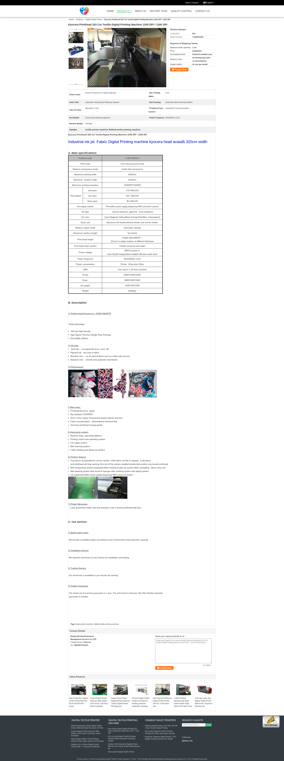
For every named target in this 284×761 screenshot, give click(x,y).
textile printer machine (84, 624)
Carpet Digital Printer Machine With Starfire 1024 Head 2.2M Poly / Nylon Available (99, 702)
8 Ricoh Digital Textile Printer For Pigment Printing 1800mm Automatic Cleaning (140, 702)
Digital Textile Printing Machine (123, 721)
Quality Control (181, 11)
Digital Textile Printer (93, 20)
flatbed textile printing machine (106, 624)
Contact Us (202, 11)
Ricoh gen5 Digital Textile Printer (121, 752)
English (209, 2)
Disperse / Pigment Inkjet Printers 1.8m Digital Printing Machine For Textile (160, 738)
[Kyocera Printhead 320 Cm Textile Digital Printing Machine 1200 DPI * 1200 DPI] (127, 58)
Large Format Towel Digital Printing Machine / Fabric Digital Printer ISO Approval (120, 702)
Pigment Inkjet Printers (161, 720)
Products (123, 11)
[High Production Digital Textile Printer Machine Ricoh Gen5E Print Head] (78, 689)
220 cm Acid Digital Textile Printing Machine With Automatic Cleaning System (122, 738)
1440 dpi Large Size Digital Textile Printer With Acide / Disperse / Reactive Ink (204, 702)
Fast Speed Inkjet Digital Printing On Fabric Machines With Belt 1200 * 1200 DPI (123, 731)
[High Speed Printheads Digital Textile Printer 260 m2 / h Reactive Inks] (162, 689)
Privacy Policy (82, 759)
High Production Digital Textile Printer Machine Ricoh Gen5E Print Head (78, 702)
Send (208, 725)
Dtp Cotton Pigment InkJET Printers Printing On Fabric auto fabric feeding (160, 732)
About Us (140, 11)
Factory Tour (158, 11)
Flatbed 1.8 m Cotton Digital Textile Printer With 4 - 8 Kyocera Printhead (85, 745)
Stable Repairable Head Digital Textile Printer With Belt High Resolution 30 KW (87, 727)
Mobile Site (188, 741)
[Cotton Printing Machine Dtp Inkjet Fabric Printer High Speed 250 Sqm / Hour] (183, 689)
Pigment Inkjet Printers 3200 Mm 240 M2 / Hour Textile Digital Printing (161, 727)
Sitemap (187, 737)
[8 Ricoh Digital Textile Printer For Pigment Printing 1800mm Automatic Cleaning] (141, 689)
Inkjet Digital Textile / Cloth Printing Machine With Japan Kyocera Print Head (87, 740)
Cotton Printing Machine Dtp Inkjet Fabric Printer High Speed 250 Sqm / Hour (183, 702)
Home (110, 11)
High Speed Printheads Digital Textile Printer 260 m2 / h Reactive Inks (162, 702)
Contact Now (181, 69)
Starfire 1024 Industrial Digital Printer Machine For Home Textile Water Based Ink (124, 746)
